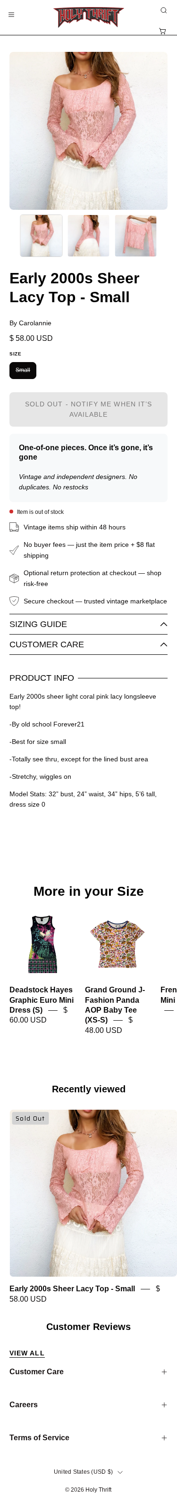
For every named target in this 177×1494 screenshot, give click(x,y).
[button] (163, 10)
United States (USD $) (83, 1472)
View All (27, 1353)
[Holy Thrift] (88, 17)
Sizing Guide (38, 624)
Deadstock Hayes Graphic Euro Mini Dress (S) (41, 1000)
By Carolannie (30, 323)
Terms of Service (39, 1438)
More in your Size (89, 891)
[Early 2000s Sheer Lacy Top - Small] (41, 236)
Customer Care (46, 644)
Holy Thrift (98, 1489)
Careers (23, 1405)
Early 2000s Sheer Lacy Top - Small (72, 1289)
